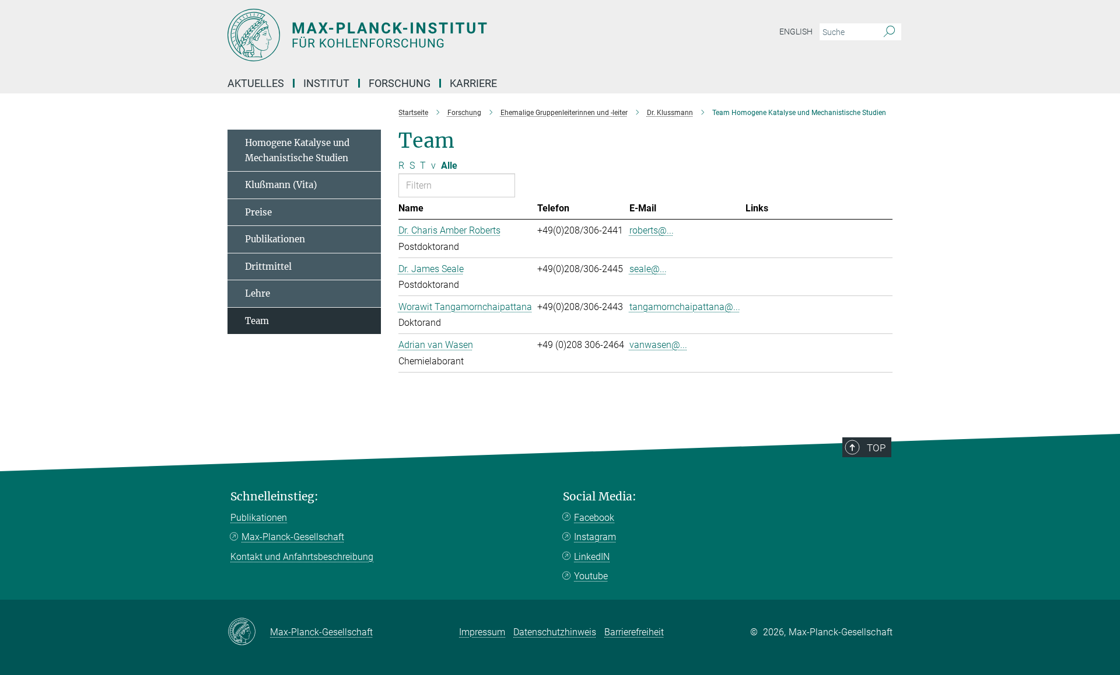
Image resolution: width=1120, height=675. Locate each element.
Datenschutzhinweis (554, 632)
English (796, 31)
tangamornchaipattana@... (684, 306)
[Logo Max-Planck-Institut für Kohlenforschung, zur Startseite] (446, 35)
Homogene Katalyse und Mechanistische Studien (297, 150)
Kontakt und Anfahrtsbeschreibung (301, 556)
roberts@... (651, 230)
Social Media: (599, 496)
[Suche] (889, 32)
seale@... (648, 268)
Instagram (595, 536)
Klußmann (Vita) (281, 184)
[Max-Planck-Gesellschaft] (249, 632)
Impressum (482, 632)
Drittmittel (268, 266)
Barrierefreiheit (634, 632)
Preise (258, 212)
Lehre (257, 293)
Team (257, 320)
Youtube (591, 576)
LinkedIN (592, 556)
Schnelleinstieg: (274, 496)
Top (876, 448)
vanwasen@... (658, 344)
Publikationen (275, 239)
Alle (449, 165)
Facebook (594, 517)
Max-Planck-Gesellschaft (293, 536)
